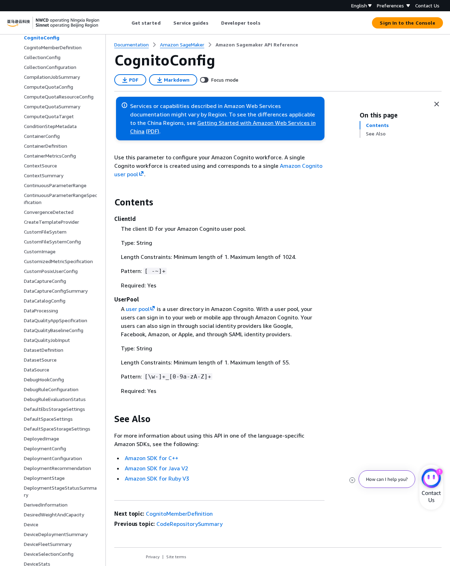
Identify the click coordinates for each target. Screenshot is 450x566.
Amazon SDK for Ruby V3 (157, 478)
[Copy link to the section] (108, 202)
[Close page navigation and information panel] (437, 104)
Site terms (176, 556)
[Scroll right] (265, 22)
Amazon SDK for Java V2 (156, 468)
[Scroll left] (126, 22)
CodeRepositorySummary (189, 523)
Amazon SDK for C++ (151, 458)
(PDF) (152, 131)
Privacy (153, 556)
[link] (257, 44)
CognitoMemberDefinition (179, 513)
